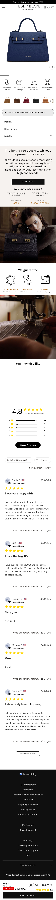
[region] (27, 420)
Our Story (28, 840)
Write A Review (28, 445)
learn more (28, 182)
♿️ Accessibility (28, 774)
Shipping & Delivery (28, 804)
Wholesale (28, 790)
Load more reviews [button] (28, 753)
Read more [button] (42, 518)
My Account (28, 825)
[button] (7, 100)
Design (8, 121)
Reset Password (28, 830)
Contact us (28, 799)
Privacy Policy (28, 809)
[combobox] (40, 467)
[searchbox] (19, 460)
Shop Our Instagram (28, 850)
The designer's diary (28, 845)
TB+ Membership (28, 785)
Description (10, 129)
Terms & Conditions (28, 814)
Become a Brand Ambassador (28, 794)
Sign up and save (28, 865)
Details (8, 136)
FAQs (28, 855)
